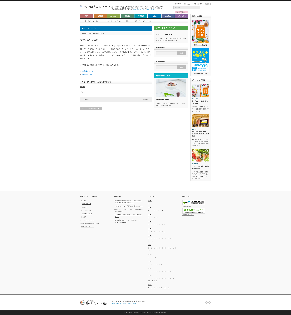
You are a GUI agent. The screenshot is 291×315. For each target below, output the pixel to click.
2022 (150, 229)
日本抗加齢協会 (186, 206)
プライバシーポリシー (87, 220)
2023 (150, 222)
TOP (86, 16)
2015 (150, 285)
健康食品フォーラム (188, 215)
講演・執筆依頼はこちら (181, 12)
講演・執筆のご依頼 (148, 9)
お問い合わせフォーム (87, 226)
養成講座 (141, 16)
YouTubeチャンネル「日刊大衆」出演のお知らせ (129, 206)
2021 (150, 236)
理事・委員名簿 (198, 4)
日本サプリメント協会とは (182, 4)
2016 (150, 275)
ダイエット (84, 92)
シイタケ (86, 99)
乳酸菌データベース (162, 99)
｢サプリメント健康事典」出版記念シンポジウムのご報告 (200, 134)
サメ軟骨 (145, 99)
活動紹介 (127, 16)
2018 (150, 261)
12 (162, 210)
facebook (209, 4)
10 (158, 210)
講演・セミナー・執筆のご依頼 (90, 223)
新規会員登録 (87, 74)
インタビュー (114, 16)
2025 (150, 208)
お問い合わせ (137, 9)
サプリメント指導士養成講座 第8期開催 (200, 167)
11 (164, 224)
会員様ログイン (87, 71)
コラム (154, 16)
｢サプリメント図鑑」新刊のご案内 (200, 102)
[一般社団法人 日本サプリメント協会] (103, 6)
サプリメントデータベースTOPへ (91, 108)
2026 (150, 201)
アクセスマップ (86, 210)
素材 (127, 21)
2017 (150, 268)
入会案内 (168, 16)
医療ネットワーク (87, 213)
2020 (150, 245)
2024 (150, 215)
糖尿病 (82, 87)
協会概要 (100, 16)
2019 (150, 254)
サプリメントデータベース (112, 21)
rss (206, 4)
